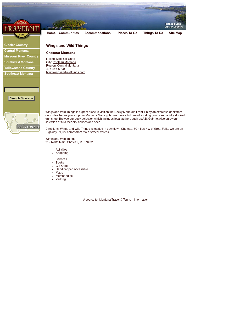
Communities (69, 33)
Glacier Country (15, 45)
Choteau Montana (64, 62)
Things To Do (153, 33)
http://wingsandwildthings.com (65, 72)
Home (51, 33)
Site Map (175, 33)
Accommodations (97, 33)
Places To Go (127, 33)
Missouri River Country (21, 56)
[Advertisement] (140, 73)
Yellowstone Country (19, 68)
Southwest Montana (18, 62)
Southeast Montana (18, 73)
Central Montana (15, 50)
